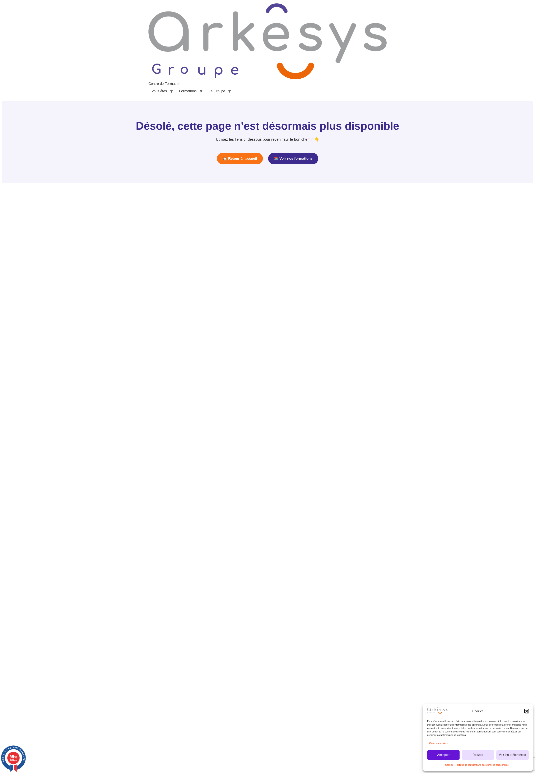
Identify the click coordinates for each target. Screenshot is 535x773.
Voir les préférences (512, 754)
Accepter (443, 754)
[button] (527, 711)
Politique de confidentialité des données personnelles (482, 765)
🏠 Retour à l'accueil (240, 159)
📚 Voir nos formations (293, 159)
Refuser (478, 754)
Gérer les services (438, 743)
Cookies (449, 765)
